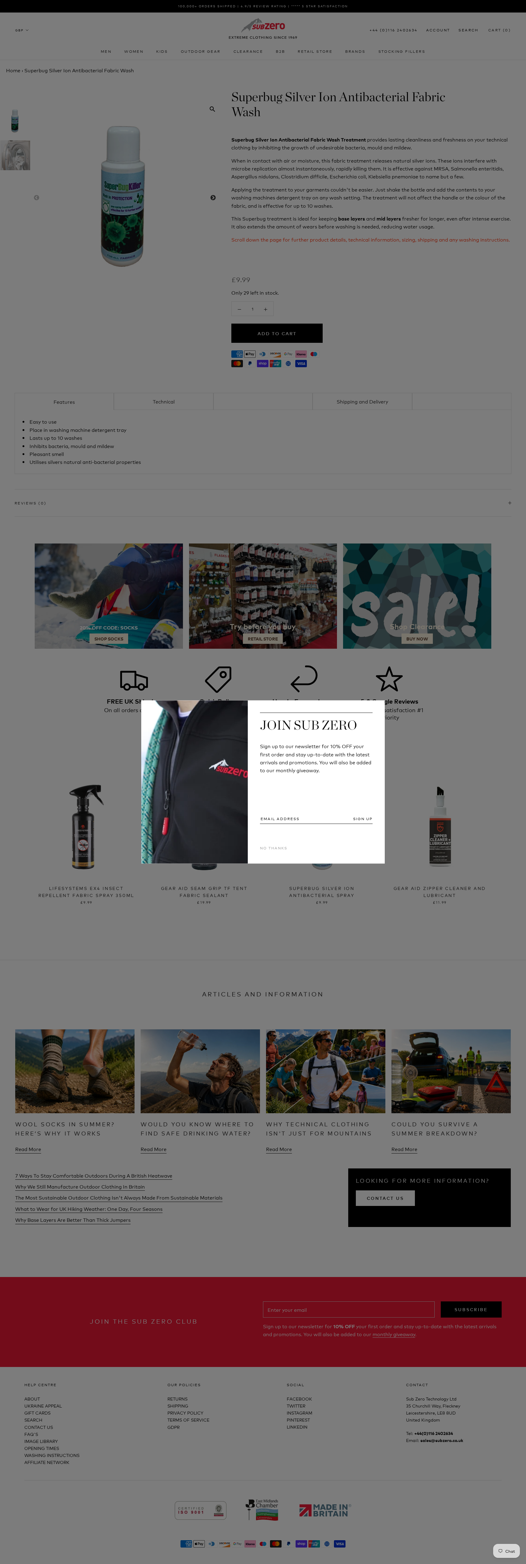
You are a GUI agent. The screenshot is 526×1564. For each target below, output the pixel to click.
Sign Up (363, 818)
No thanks (273, 847)
